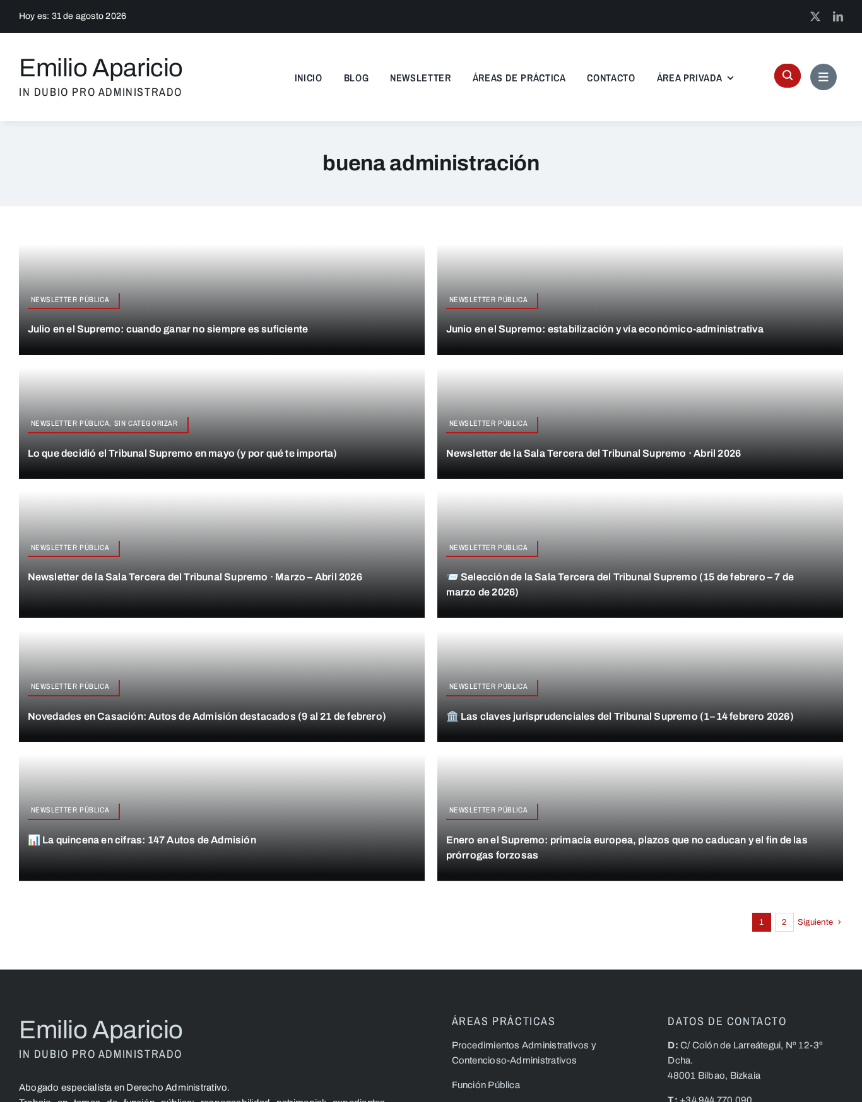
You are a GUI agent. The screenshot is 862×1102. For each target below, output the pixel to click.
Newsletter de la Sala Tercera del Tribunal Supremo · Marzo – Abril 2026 (195, 577)
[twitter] (815, 16)
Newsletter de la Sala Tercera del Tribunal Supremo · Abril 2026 (593, 453)
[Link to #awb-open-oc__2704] (823, 77)
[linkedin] (838, 16)
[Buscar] (787, 76)
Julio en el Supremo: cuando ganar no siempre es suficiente (168, 329)
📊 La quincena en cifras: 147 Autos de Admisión (142, 840)
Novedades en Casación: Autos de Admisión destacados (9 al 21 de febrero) (207, 716)
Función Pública (486, 1085)
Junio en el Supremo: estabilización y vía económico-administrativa (605, 329)
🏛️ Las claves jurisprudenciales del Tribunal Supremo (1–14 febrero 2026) (620, 716)
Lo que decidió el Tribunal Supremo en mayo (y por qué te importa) (183, 453)
